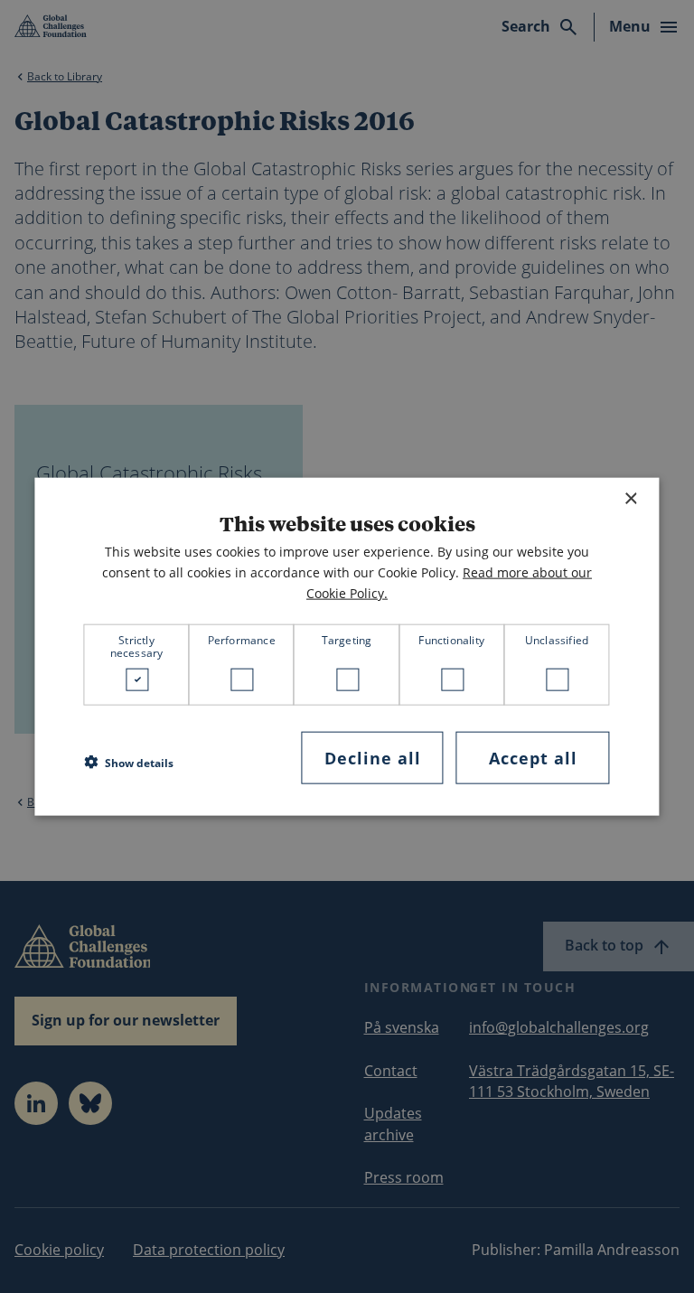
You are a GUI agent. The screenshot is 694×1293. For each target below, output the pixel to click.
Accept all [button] (533, 757)
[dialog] (346, 646)
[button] (129, 762)
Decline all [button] (372, 757)
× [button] (630, 498)
